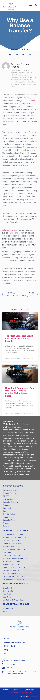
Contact (7, 653)
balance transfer (30, 101)
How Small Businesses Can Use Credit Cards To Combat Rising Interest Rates (19, 392)
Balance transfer (9, 230)
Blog (6, 650)
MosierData (32, 697)
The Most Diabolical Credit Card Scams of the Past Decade (19, 338)
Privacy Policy (14, 692)
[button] (31, 5)
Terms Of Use (27, 692)
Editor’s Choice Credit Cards (15, 642)
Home (6, 639)
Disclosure (8, 421)
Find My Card (9, 646)
